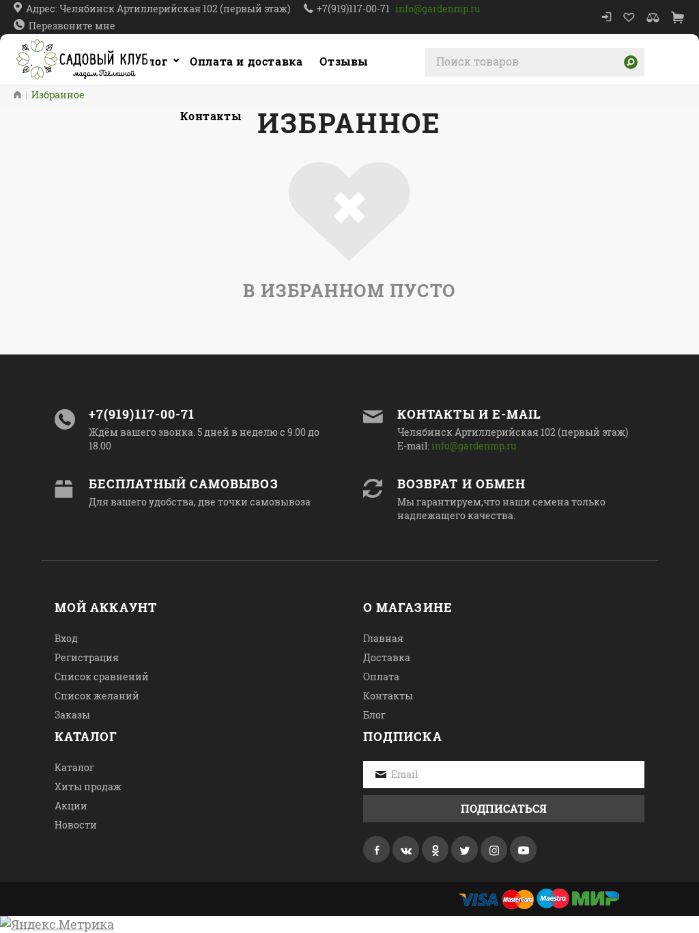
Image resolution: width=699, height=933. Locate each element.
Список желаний (97, 695)
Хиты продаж (88, 786)
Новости (76, 824)
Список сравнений (102, 676)
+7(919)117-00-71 (353, 8)
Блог (374, 714)
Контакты (388, 695)
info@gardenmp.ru (438, 8)
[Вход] (606, 17)
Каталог (143, 61)
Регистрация (87, 657)
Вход (66, 638)
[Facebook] (376, 849)
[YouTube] (523, 849)
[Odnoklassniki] (435, 849)
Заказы (72, 714)
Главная (383, 638)
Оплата (381, 676)
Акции (71, 805)
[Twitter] (464, 849)
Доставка (386, 657)
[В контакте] (406, 849)
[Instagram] (494, 849)
